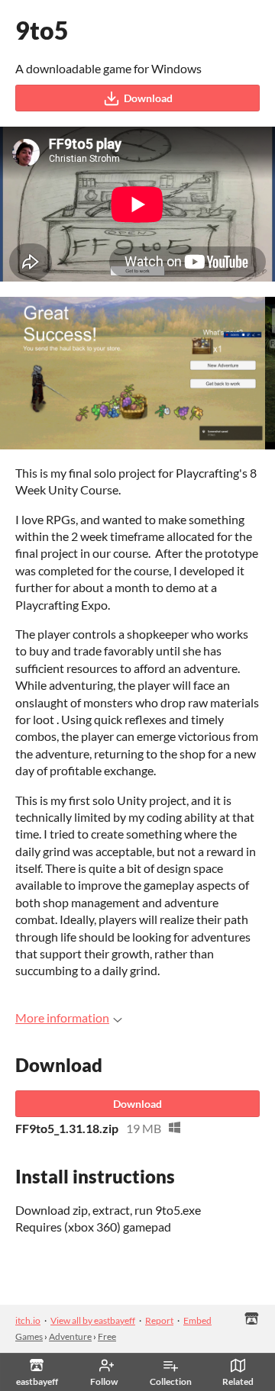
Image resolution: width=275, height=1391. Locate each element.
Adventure (70, 1336)
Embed (197, 1320)
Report (159, 1320)
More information (62, 1017)
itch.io (27, 1320)
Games (29, 1336)
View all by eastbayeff (92, 1320)
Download (148, 98)
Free (107, 1336)
